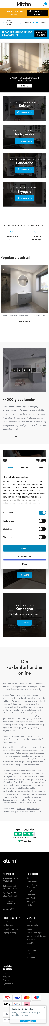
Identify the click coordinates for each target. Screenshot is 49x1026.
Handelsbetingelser (10, 929)
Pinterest (6, 980)
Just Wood (31, 898)
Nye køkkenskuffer (22, 739)
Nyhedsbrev (8, 984)
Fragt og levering (9, 932)
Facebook (6, 973)
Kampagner (24, 608)
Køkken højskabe (27, 736)
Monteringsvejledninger (36, 936)
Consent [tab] (9, 468)
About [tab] (40, 468)
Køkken (24, 105)
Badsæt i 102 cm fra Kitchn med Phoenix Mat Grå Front (24, 315)
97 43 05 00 (27, 22)
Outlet (29, 954)
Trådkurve (21, 808)
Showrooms (31, 947)
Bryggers (24, 191)
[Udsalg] (24, 33)
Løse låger (31, 901)
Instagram (7, 977)
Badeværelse (24, 134)
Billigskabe (8, 1014)
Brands (29, 929)
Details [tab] (24, 468)
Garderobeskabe (10, 742)
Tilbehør (30, 905)
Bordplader (31, 891)
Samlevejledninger (34, 932)
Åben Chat (29, 1021)
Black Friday (31, 957)
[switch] (42, 521)
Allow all (24, 548)
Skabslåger (31, 943)
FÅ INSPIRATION (24, 112)
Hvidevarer (31, 894)
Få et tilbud (31, 940)
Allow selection (24, 556)
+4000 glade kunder (19, 399)
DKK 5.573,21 (24, 321)
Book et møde (32, 925)
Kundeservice (8, 925)
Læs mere (18, 436)
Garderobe (24, 162)
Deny (24, 564)
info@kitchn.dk (11, 896)
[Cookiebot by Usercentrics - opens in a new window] (35, 460)
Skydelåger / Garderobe (32, 886)
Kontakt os (7, 922)
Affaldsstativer (22, 811)
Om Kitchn (31, 922)
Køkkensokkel (35, 811)
